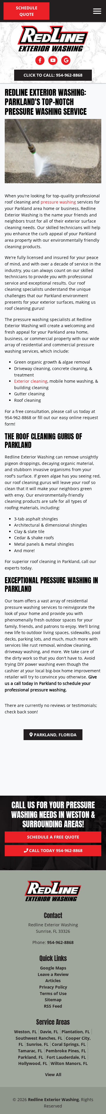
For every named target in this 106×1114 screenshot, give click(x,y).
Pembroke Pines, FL (66, 1050)
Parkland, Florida (55, 734)
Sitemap (53, 999)
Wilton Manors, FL (69, 1063)
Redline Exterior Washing (53, 1099)
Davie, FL (49, 1031)
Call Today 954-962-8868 (55, 850)
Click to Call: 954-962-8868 (53, 75)
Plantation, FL (76, 1031)
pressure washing (58, 202)
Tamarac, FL (30, 1050)
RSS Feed (53, 1006)
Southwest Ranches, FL (39, 1038)
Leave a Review (53, 974)
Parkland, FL (30, 1057)
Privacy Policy (53, 987)
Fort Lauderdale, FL (66, 1057)
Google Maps (53, 968)
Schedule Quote (26, 11)
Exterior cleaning (30, 381)
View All (53, 1074)
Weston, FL (25, 1031)
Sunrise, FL (37, 1044)
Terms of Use (53, 993)
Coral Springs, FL (69, 1044)
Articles (53, 980)
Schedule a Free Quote (53, 837)
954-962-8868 (60, 942)
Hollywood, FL (32, 1063)
